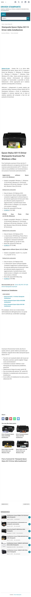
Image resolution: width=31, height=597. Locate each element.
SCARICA (6, 210)
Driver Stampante (11, 7)
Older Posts (26, 504)
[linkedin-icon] (25, 2)
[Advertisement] (15, 51)
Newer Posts (5, 504)
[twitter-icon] (18, 2)
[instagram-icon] (22, 2)
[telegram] (18, 418)
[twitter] (6, 418)
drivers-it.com (6, 68)
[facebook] (3, 418)
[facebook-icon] (15, 2)
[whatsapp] (14, 418)
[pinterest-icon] (29, 2)
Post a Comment (14, 33)
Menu (3, 14)
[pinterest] (10, 418)
